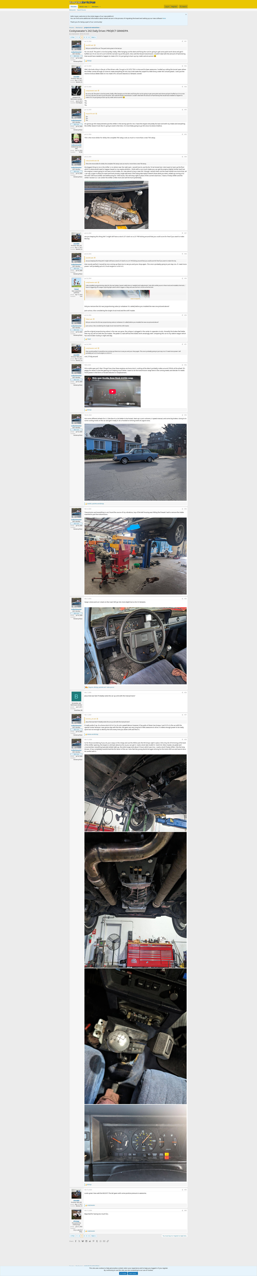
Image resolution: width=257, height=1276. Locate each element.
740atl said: (89, 319)
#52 (185, 365)
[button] (89, 6)
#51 (185, 344)
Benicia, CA (79, 82)
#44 (185, 110)
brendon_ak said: (91, 719)
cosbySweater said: (91, 91)
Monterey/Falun (77, 61)
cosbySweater (75, 34)
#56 (185, 692)
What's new (83, 7)
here (164, 18)
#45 (185, 134)
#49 (185, 278)
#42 (185, 66)
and (92, 734)
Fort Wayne (79, 103)
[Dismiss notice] (186, 15)
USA (81, 296)
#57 (185, 715)
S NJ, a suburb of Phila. (77, 1231)
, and (95, 503)
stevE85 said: (89, 45)
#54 (185, 509)
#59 (185, 1190)
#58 (185, 739)
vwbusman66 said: (91, 161)
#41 (185, 41)
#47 (185, 233)
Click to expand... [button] (136, 299)
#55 (185, 598)
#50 (185, 315)
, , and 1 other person (101, 687)
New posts (72, 10)
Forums (73, 7)
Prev (73, 37)
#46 (185, 157)
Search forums (81, 10)
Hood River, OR (78, 710)
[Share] (182, 41)
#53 (185, 415)
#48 (185, 254)
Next (93, 37)
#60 (185, 1210)
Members (95, 7)
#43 (185, 86)
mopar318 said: (90, 114)
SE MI (80, 152)
